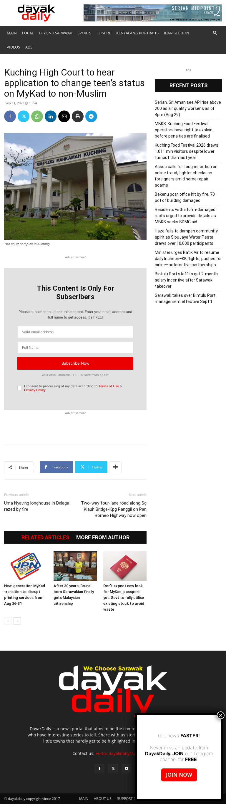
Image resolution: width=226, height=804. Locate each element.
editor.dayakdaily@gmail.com (125, 753)
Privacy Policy (35, 390)
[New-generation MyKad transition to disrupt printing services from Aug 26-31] (25, 566)
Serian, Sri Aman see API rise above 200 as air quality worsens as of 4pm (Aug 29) (188, 108)
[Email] (64, 116)
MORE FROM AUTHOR (102, 537)
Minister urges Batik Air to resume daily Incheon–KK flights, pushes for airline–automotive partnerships (188, 258)
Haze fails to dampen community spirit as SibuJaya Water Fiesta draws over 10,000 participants (186, 237)
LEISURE (104, 33)
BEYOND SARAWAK (55, 33)
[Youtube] (126, 768)
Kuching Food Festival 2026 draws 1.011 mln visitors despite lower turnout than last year (186, 151)
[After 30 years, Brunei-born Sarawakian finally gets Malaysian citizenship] (75, 566)
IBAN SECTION (176, 33)
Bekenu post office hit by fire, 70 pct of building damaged (185, 197)
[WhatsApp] (37, 116)
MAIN (12, 33)
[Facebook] (10, 116)
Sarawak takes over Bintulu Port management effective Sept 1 (185, 298)
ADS (28, 47)
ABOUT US (103, 798)
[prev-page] (7, 621)
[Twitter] (23, 116)
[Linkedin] (50, 116)
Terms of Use (109, 386)
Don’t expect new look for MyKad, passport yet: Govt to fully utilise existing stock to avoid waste (123, 598)
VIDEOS (13, 47)
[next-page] (17, 621)
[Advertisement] (75, 425)
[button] (215, 33)
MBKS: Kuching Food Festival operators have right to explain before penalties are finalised (183, 129)
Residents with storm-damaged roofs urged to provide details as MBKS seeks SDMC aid (185, 215)
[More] (115, 467)
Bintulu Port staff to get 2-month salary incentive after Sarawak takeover (186, 280)
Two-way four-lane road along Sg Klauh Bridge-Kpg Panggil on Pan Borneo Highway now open (114, 509)
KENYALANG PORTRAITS (137, 33)
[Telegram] (91, 116)
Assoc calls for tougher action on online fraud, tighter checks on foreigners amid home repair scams (186, 175)
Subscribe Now (75, 363)
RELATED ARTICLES (45, 537)
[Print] (78, 116)
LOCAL (28, 33)
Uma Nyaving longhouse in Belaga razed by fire (36, 506)
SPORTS (84, 33)
